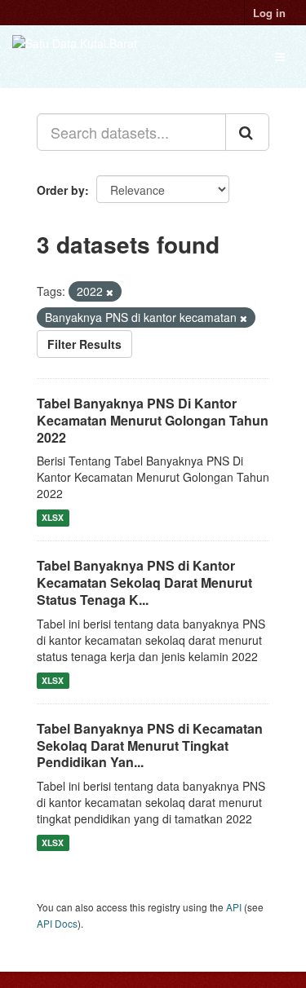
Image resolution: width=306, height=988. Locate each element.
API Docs (57, 923)
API (234, 907)
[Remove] (109, 291)
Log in (269, 12)
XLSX (53, 517)
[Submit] (247, 132)
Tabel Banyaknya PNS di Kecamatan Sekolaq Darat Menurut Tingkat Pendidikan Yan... (150, 745)
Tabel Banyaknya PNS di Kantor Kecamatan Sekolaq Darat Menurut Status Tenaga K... (144, 582)
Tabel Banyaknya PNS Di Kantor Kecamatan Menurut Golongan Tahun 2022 (152, 420)
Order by (61, 190)
